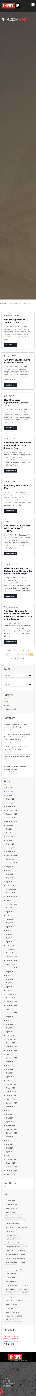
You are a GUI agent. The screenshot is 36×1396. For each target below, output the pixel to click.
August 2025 (10, 825)
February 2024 (11, 889)
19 (11, 658)
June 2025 (9, 833)
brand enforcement (11, 1208)
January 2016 (10, 1125)
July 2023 (9, 908)
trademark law (10, 1308)
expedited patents (22, 1227)
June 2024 (9, 874)
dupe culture (9, 1227)
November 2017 (11, 1095)
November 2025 (11, 814)
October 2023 (10, 900)
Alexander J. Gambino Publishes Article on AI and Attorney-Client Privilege (17, 726)
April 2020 (9, 986)
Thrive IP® (9, 1300)
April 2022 (9, 926)
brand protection (11, 1212)
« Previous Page (8, 650)
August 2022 (10, 919)
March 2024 (10, 885)
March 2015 (10, 1155)
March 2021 (10, 945)
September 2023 (11, 904)
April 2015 (9, 1152)
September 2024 (11, 863)
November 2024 (11, 855)
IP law (25, 1246)
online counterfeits (11, 1262)
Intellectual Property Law (13, 1239)
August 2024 (10, 866)
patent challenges (11, 1281)
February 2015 (11, 1159)
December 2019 (11, 1001)
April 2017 (9, 1122)
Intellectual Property (12, 1235)
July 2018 (9, 1065)
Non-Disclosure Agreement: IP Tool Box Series (17, 402)
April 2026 (9, 795)
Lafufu (8, 1258)
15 (18, 654)
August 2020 (10, 971)
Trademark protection (12, 1312)
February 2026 (11, 803)
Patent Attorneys (11, 1273)
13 (9, 654)
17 (26, 654)
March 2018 (10, 1080)
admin (23, 19)
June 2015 (9, 1144)
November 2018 (11, 1050)
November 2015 (11, 1129)
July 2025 (9, 829)
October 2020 (10, 964)
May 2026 (9, 791)
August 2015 (10, 1137)
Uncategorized (11, 709)
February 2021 (11, 949)
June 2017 (9, 1114)
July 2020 (9, 975)
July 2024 (9, 870)
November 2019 (11, 1005)
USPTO (19, 1316)
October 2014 (10, 1174)
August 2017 (10, 1107)
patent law (25, 1285)
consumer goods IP (20, 1220)
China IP (8, 1220)
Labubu (23, 1254)
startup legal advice (12, 1297)
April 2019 (9, 1032)
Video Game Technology (13, 1320)
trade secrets (9, 1316)
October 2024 (10, 859)
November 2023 (11, 896)
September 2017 (11, 1103)
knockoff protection (12, 1254)
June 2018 (9, 1069)
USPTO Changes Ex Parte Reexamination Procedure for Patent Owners (16, 748)
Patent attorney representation (15, 1270)
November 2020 (11, 960)
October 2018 (10, 1054)
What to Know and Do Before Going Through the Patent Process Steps (18, 571)
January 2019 (10, 1043)
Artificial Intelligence (12, 1204)
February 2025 (11, 848)
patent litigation (10, 1289)
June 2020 (9, 979)
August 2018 (10, 1062)
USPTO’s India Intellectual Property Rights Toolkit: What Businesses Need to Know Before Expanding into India (17, 737)
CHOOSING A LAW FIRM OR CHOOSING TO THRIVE (17, 528)
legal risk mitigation (19, 1258)
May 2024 (9, 878)
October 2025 (10, 818)
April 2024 (9, 881)
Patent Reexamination (12, 1293)
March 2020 (10, 990)
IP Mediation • (10, 1250)
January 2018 (10, 1088)
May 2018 (9, 1073)
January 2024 (10, 893)
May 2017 (9, 1118)
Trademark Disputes (12, 1304)
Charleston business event (13, 1216)
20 (15, 658)
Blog (7, 701)
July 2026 (9, 788)
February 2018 (11, 1084)
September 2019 (11, 1013)
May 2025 (9, 836)
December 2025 (11, 810)
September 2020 (11, 968)
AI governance (10, 1200)
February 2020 (11, 994)
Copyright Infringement (13, 1223)
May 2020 (9, 983)
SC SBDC (25, 1293)
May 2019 (9, 1028)
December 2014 (11, 1167)
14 (13, 654)
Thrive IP (24, 1297)
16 (22, 654)
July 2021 (9, 930)
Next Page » (22, 658)
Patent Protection (23, 1289)
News (8, 705)
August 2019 (10, 1016)
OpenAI (22, 1262)
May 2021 (9, 938)
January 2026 (10, 806)
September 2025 (11, 821)
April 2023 (9, 911)
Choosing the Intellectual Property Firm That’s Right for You (17, 445)
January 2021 (10, 953)
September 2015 (11, 1133)
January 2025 (10, 851)
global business (10, 1231)
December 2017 (11, 1092)
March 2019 (10, 1035)
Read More (10, 345)
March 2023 (10, 915)
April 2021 (9, 941)
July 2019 (9, 1020)
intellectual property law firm (14, 1243)
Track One (19, 1300)
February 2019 (11, 1039)
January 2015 (10, 1163)
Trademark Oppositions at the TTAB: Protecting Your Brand (15, 768)
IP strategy (21, 1250)
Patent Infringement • (12, 1285)
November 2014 (11, 1170)
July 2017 (9, 1110)
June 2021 (9, 934)
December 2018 (11, 1047)
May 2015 (9, 1148)
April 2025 (9, 840)
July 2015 (9, 1140)
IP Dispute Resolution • (13, 1246)
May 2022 (9, 923)
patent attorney (10, 1266)
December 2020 (11, 956)
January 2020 (10, 998)
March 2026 (10, 799)
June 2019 (9, 1024)
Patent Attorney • (11, 1277)
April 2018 (9, 1077)
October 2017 (10, 1099)
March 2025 (10, 844)
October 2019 (10, 1009)
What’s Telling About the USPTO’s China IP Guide (17, 758)
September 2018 (11, 1058)
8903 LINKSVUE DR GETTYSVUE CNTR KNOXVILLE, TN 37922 (12, 1338)
